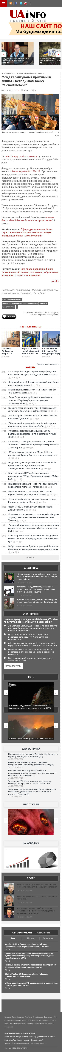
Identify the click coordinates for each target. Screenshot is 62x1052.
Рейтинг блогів (46, 1023)
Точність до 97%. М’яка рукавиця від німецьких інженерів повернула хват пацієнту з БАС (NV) (29, 782)
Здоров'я (45, 1020)
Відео (12, 1023)
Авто (35, 1020)
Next (59, 54)
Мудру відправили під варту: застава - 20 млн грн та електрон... (16, 60)
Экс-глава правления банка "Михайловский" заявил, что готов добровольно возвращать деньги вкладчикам (30, 272)
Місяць (30, 938)
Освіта (29, 1020)
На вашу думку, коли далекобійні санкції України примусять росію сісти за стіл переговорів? (31, 620)
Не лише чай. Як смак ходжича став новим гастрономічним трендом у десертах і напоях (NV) (31, 763)
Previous (3, 54)
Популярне (43, 932)
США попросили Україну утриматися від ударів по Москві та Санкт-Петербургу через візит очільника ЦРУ (33, 538)
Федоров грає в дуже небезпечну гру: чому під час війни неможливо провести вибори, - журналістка (37, 576)
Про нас (8, 1043)
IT (39, 1020)
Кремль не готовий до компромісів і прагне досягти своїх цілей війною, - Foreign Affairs (37, 600)
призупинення (8, 307)
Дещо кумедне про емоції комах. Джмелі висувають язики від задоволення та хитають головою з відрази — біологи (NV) (32, 791)
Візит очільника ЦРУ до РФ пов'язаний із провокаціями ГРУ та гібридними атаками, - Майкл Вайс (33, 476)
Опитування (31, 613)
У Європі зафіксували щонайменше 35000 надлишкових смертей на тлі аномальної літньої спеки (32, 434)
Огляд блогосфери (22, 1023)
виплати (43, 303)
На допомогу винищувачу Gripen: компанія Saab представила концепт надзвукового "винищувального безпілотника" (32, 465)
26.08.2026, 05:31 (15, 759)
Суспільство (38, 1017)
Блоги (31, 878)
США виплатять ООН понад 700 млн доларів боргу (51, 351)
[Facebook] (15, 3)
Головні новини (18, 1017)
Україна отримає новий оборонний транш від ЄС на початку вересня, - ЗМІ (30, 353)
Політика (28, 1017)
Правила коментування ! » (48, 364)
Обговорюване (22, 932)
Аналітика (31, 568)
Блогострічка (31, 748)
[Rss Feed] (10, 3)
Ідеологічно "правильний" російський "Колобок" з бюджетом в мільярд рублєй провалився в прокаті (36, 910)
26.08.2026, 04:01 (15, 786)
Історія (22, 1020)
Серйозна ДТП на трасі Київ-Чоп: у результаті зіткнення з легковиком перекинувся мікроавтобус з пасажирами (33, 444)
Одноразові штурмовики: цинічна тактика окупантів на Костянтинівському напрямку (37, 885)
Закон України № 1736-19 (26, 171)
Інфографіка (31, 843)
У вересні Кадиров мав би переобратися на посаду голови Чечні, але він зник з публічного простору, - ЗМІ (33, 528)
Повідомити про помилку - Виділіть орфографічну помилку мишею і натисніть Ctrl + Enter (30, 292)
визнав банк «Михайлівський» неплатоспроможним (28, 219)
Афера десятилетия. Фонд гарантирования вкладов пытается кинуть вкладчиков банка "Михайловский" (27, 232)
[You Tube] (24, 3)
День (13, 938)
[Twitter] (20, 3)
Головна (8, 1017)
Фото (30, 677)
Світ (55, 1017)
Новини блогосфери (33, 73)
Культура (9, 1020)
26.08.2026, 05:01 (15, 767)
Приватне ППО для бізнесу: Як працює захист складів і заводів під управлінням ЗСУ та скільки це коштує (36, 589)
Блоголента (35, 1023)
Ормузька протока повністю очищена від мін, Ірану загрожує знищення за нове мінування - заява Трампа (33, 517)
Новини (30, 367)
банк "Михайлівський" (11, 300)
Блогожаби (31, 804)
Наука (16, 1020)
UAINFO (55, 281)
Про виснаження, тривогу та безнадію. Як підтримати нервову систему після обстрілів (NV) (33, 755)
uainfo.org (32, 1037)
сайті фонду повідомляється (21, 156)
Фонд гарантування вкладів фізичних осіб (20, 303)
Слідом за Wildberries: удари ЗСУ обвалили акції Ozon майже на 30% (9, 354)
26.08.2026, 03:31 (15, 797)
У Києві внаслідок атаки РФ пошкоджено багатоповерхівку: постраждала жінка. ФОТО (30, 707)
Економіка (48, 1017)
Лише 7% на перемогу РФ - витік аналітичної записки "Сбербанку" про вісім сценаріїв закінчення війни (30, 400)
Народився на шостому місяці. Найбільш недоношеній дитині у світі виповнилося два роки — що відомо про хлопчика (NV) (32, 772)
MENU (3, 3)
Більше (30, 557)
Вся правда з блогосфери (12, 73)
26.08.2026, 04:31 (15, 778)
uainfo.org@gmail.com (38, 1043)
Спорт (52, 1020)
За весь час (48, 938)
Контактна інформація (20, 1043)
